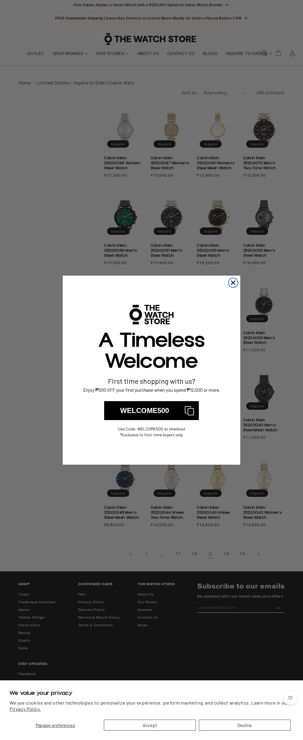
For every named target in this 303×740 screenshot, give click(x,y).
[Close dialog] (233, 282)
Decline (244, 725)
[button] (151, 410)
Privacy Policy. (25, 709)
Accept (150, 725)
